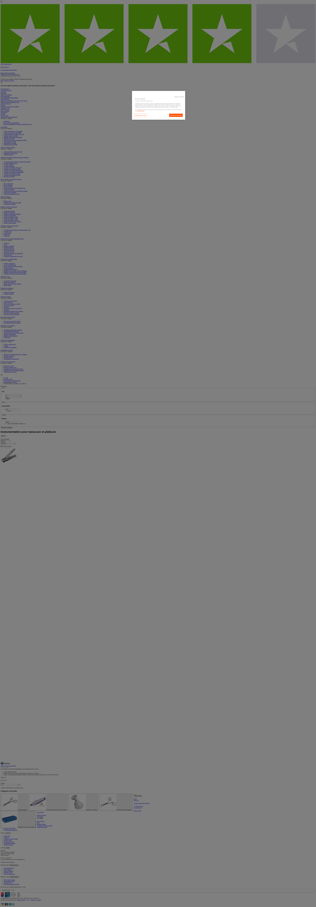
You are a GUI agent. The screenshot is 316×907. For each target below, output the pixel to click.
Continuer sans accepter (179, 96)
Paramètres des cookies (140, 115)
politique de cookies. (141, 110)
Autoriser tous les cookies (176, 115)
